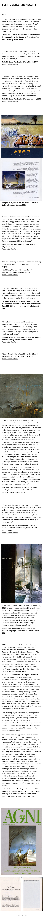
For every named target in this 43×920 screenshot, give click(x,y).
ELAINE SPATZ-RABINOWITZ (19, 5)
